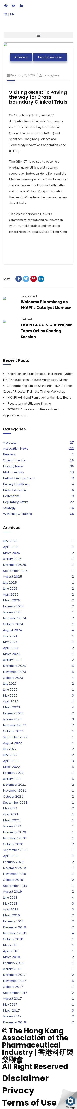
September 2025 (15, 571)
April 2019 (10, 909)
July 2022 (10, 749)
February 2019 (13, 921)
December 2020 (14, 832)
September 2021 (15, 802)
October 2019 (13, 880)
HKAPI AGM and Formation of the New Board (39, 397)
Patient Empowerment (19, 478)
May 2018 (10, 945)
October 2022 (13, 731)
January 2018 (12, 969)
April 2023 (10, 701)
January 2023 (12, 719)
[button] (38, 35)
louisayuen (51, 75)
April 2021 (10, 814)
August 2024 (12, 630)
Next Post (26, 319)
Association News (50, 57)
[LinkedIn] (41, 279)
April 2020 (10, 856)
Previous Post (29, 296)
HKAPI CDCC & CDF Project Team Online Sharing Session (46, 331)
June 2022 (10, 755)
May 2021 (10, 808)
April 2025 (10, 594)
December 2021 (14, 785)
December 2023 (14, 666)
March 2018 (11, 957)
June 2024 (10, 636)
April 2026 (10, 547)
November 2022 (14, 725)
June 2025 (10, 588)
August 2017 (12, 998)
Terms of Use (29, 1103)
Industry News (13, 466)
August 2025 (12, 577)
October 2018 (13, 939)
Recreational (12, 496)
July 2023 (10, 683)
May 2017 (10, 1004)
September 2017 (15, 993)
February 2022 (13, 773)
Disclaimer (25, 1078)
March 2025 (11, 600)
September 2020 (15, 850)
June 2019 (10, 897)
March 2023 (11, 707)
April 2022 (10, 761)
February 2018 (13, 963)
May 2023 (10, 695)
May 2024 (10, 642)
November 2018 (14, 933)
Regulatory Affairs (15, 502)
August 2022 (12, 743)
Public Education (14, 490)
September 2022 (15, 737)
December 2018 (14, 927)
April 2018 (10, 951)
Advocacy (21, 57)
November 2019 (14, 874)
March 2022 (11, 767)
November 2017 (14, 981)
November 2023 (14, 672)
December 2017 (14, 975)
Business (9, 454)
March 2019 (11, 915)
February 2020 (13, 862)
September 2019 (15, 886)
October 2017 (13, 987)
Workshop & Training (17, 514)
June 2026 (10, 541)
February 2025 (13, 606)
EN (12, 14)
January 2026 (12, 559)
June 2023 (10, 689)
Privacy (18, 1090)
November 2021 (14, 790)
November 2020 (14, 838)
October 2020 (13, 844)
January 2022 (12, 779)
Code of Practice (14, 460)
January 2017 (12, 1016)
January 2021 (12, 826)
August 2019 (12, 891)
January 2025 (12, 612)
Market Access (13, 472)
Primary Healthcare (16, 484)
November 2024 (14, 618)
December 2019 (14, 868)
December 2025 (14, 565)
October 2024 (13, 624)
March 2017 (11, 1010)
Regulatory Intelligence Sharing (29, 403)
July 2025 (10, 582)
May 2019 (10, 903)
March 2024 (11, 654)
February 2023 (13, 713)
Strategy (9, 508)
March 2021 (11, 820)
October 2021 (13, 796)
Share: (7, 279)
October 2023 (13, 678)
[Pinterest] (33, 279)
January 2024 (12, 660)
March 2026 (11, 553)
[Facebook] (18, 279)
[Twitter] (26, 279)
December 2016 (14, 1022)
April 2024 (10, 648)
